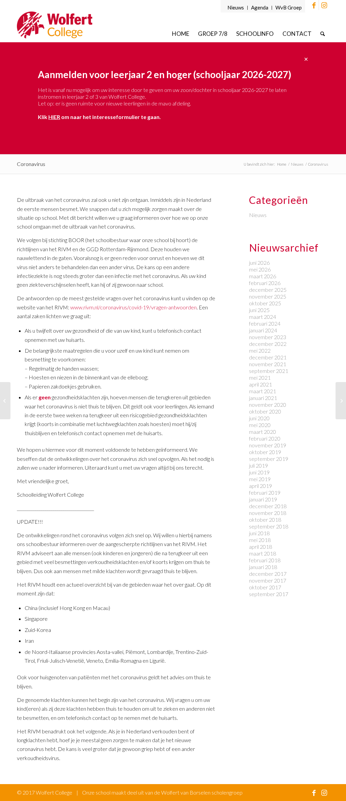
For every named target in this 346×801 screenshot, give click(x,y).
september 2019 (268, 458)
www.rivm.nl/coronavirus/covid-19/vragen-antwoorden (133, 307)
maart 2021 (262, 391)
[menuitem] (236, 8)
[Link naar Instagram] (324, 5)
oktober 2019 (265, 452)
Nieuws (235, 7)
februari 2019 (264, 492)
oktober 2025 (265, 303)
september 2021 (268, 371)
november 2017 (267, 580)
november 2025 (267, 296)
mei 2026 (260, 269)
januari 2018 (263, 567)
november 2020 (267, 404)
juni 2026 (259, 262)
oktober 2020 (265, 411)
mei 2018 (260, 540)
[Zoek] (322, 34)
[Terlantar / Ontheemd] (341, 400)
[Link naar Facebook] (314, 5)
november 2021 (267, 364)
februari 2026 (264, 283)
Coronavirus (31, 164)
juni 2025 (259, 310)
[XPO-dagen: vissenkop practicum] (5, 400)
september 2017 (268, 594)
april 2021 (260, 384)
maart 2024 (262, 316)
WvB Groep (288, 7)
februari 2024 (264, 323)
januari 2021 (263, 398)
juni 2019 (259, 472)
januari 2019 (263, 499)
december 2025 (268, 289)
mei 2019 (260, 479)
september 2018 (268, 526)
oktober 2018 (265, 519)
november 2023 (267, 337)
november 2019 (267, 445)
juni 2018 (259, 533)
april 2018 (260, 546)
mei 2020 (260, 425)
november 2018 (267, 513)
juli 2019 (258, 465)
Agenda (259, 7)
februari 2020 (264, 438)
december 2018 (268, 506)
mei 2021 (260, 377)
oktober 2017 (265, 587)
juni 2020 (259, 418)
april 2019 (260, 485)
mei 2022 (260, 350)
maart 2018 (262, 553)
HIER (54, 117)
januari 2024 (263, 330)
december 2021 (268, 357)
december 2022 (268, 343)
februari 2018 (264, 560)
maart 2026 (262, 276)
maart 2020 (262, 431)
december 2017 (268, 573)
